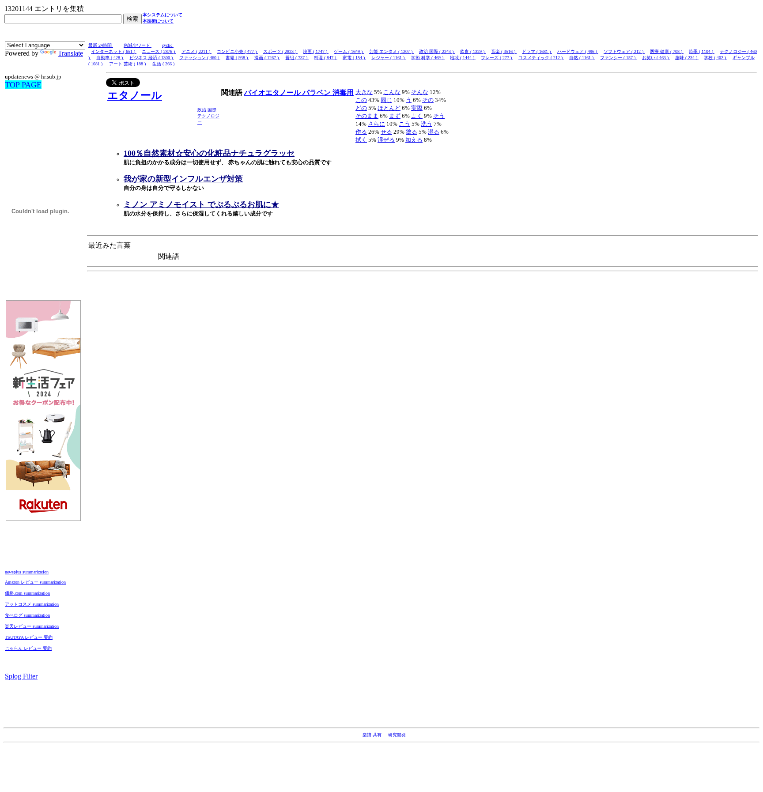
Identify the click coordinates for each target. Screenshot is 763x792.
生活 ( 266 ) (164, 63)
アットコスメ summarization (32, 604)
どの (361, 108)
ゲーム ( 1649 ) (349, 51)
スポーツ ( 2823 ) (280, 51)
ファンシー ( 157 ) (618, 57)
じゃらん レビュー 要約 (28, 648)
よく (417, 116)
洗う (426, 124)
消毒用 (343, 92)
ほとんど (389, 108)
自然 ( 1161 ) (582, 57)
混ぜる (386, 139)
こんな (391, 92)
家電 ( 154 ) (354, 57)
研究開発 (397, 734)
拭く (361, 139)
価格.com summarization (27, 593)
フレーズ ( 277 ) (497, 57)
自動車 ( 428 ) (110, 57)
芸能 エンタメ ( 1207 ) (391, 51)
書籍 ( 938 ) (237, 57)
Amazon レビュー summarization (35, 582)
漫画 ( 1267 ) (267, 57)
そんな (419, 92)
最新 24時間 (100, 45)
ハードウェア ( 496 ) (577, 51)
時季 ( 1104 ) (701, 51)
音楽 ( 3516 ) (504, 51)
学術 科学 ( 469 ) (428, 57)
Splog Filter (21, 676)
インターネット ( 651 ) (113, 51)
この (361, 100)
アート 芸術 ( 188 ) (128, 63)
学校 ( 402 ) (715, 57)
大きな (364, 92)
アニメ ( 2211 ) (196, 51)
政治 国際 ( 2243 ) (437, 51)
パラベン (317, 92)
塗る (411, 131)
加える (414, 139)
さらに (376, 124)
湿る (433, 131)
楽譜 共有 (372, 734)
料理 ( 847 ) (325, 57)
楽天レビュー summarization (32, 626)
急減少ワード (137, 45)
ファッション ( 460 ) (199, 57)
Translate (70, 53)
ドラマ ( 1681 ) (537, 51)
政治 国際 (206, 109)
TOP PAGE (23, 84)
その (428, 100)
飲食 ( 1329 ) (473, 51)
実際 (417, 108)
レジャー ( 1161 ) (388, 57)
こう (404, 124)
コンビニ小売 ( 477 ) (237, 51)
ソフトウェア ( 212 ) (624, 51)
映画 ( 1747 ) (316, 51)
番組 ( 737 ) (297, 57)
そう (439, 116)
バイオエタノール (273, 92)
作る (361, 131)
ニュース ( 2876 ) (159, 51)
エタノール (134, 95)
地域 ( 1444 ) (463, 57)
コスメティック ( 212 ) (541, 57)
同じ (386, 100)
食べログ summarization (27, 615)
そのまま (366, 116)
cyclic (168, 45)
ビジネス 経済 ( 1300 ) (151, 57)
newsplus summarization (27, 571)
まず (394, 116)
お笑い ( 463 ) (656, 57)
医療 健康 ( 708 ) (667, 51)
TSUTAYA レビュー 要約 (29, 637)
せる (386, 131)
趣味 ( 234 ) (687, 57)
